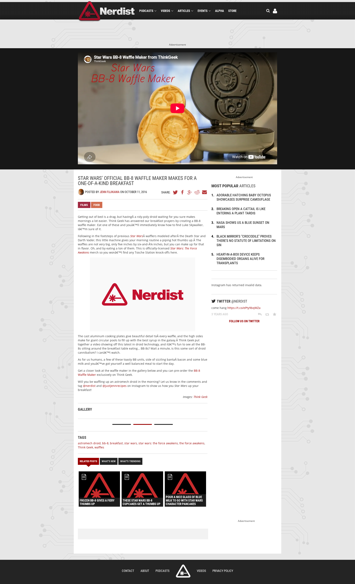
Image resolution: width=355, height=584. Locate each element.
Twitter (175, 192)
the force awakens (191, 443)
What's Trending (130, 461)
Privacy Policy (222, 571)
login (275, 11)
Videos (165, 11)
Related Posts (88, 461)
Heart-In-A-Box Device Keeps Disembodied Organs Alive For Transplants (240, 258)
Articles (184, 11)
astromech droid (89, 443)
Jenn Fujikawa (110, 192)
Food (96, 205)
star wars (130, 443)
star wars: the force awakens (158, 443)
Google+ (189, 192)
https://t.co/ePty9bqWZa (243, 308)
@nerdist (89, 386)
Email (204, 192)
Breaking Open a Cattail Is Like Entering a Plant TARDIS (241, 211)
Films (84, 205)
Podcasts (146, 11)
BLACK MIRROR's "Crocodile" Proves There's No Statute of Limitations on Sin (246, 240)
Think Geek (200, 397)
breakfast (116, 443)
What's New (109, 461)
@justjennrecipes (115, 386)
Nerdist (107, 11)
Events (202, 11)
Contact (128, 571)
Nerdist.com (183, 571)
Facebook (182, 192)
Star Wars (136, 236)
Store (232, 11)
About (145, 571)
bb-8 (105, 443)
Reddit (197, 192)
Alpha (219, 11)
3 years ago (219, 314)
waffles (99, 447)
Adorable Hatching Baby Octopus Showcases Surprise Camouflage (244, 197)
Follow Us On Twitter (244, 321)
